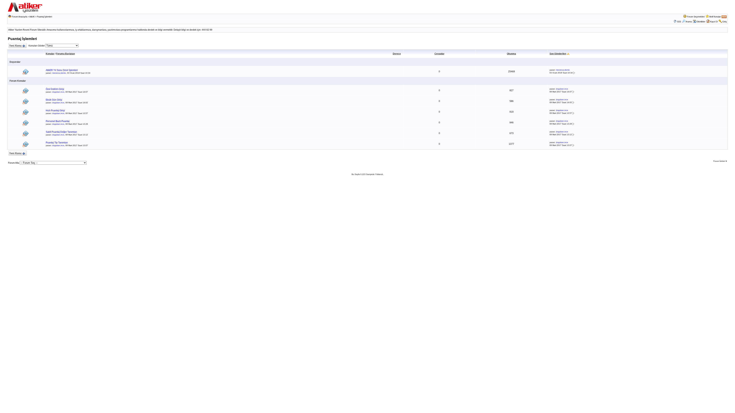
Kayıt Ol (714, 21)
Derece (397, 53)
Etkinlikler (701, 21)
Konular (50, 53)
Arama (689, 21)
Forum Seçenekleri (696, 16)
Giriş (724, 21)
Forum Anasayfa (19, 16)
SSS (679, 21)
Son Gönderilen (558, 53)
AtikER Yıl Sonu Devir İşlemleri (62, 70)
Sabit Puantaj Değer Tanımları (61, 132)
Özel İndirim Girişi (55, 89)
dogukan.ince (58, 92)
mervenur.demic (59, 73)
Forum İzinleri (719, 161)
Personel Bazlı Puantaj (57, 121)
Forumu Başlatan (65, 53)
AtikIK (32, 16)
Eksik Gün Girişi (54, 99)
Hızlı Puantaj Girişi (55, 110)
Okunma (511, 53)
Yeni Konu (15, 45)
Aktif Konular (715, 16)
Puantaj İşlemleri (44, 16)
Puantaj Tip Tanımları (57, 142)
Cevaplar (439, 53)
